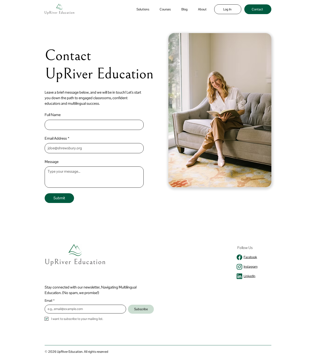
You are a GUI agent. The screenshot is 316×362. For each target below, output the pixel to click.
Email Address (57, 138)
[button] (143, 9)
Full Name (53, 114)
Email (50, 300)
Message (52, 161)
